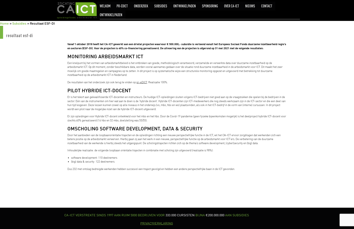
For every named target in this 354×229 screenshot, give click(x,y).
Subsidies (160, 6)
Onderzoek (141, 6)
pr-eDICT (122, 6)
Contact (266, 6)
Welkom (105, 6)
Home (4, 23)
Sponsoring (210, 6)
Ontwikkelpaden (184, 6)
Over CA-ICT (231, 6)
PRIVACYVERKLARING (156, 223)
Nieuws (250, 6)
